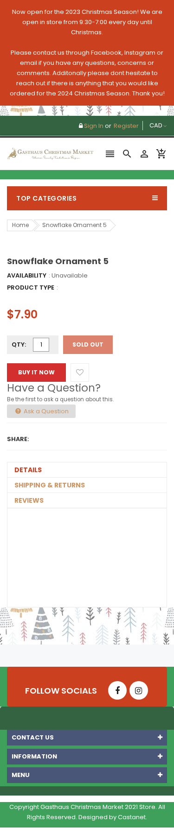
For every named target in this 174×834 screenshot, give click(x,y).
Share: (18, 439)
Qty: (19, 344)
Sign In (93, 125)
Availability (26, 275)
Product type (30, 287)
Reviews (29, 500)
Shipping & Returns (49, 485)
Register (126, 125)
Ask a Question (45, 411)
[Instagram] (138, 690)
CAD (148, 125)
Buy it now (36, 372)
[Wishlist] (80, 372)
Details (28, 469)
